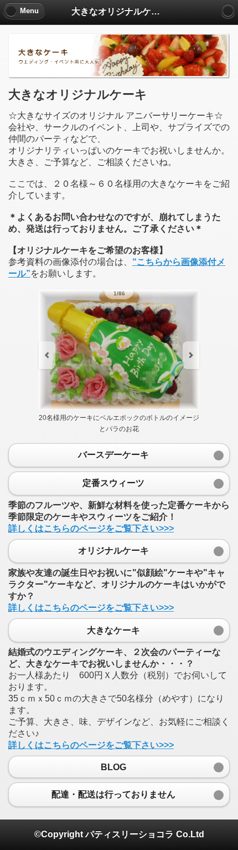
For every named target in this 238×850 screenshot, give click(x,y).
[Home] (228, 11)
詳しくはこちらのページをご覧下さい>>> (91, 528)
